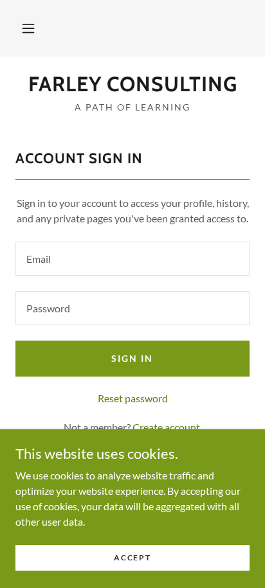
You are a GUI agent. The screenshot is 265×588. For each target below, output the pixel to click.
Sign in (132, 358)
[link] (132, 84)
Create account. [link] (167, 427)
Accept (132, 557)
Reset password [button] (133, 398)
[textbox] (132, 259)
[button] (28, 28)
